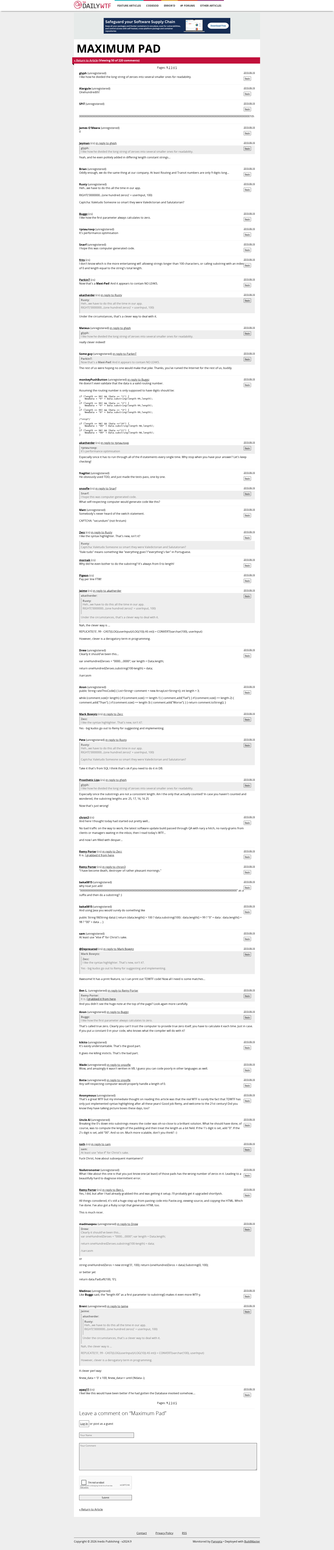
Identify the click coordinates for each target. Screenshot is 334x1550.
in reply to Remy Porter (123, 991)
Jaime (83, 591)
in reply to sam (101, 1144)
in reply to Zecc (113, 714)
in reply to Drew (127, 1224)
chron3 (84, 817)
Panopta (216, 1541)
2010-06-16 (249, 72)
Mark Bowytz (88, 714)
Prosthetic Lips (89, 780)
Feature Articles (129, 5)
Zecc (82, 532)
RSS (184, 1533)
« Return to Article (86, 60)
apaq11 (84, 1389)
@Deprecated (88, 949)
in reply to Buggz (138, 380)
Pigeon (84, 575)
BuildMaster (252, 1541)
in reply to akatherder (107, 591)
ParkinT (84, 280)
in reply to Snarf (105, 488)
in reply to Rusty (111, 295)
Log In (84, 1424)
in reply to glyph (106, 143)
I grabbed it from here (99, 855)
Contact (142, 1533)
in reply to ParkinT (125, 354)
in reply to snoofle (119, 1065)
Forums (189, 5)
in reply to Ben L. (113, 1190)
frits (82, 260)
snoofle (84, 488)
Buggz (83, 214)
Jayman (84, 143)
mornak (84, 560)
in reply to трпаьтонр (115, 443)
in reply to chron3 (114, 867)
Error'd (169, 5)
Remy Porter (87, 851)
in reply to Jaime (117, 1306)
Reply (247, 78)
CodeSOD (152, 5)
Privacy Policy (164, 1533)
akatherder (87, 295)
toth (82, 1144)
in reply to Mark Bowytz (118, 949)
